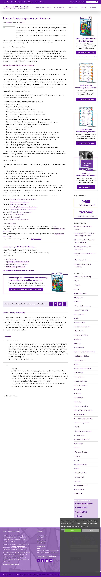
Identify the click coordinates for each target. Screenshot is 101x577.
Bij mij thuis (79, 298)
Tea (7, 365)
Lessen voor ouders (81, 406)
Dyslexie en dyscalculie (82, 327)
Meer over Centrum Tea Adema (11, 564)
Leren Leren (82, 511)
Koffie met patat (15, 217)
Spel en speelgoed (81, 464)
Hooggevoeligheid (81, 381)
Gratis (79, 515)
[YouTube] (50, 560)
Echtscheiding (79, 331)
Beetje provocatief (81, 293)
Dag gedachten (80, 314)
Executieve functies (81, 335)
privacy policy (67, 523)
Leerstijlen (78, 402)
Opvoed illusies (80, 435)
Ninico (55, 226)
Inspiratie (78, 389)
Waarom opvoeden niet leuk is (19, 202)
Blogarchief (43, 541)
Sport (77, 469)
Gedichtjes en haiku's (82, 356)
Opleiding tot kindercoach (83, 431)
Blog (38, 541)
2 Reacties (22, 22)
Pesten (77, 448)
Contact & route (41, 543)
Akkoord (73, 530)
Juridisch (78, 394)
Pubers (77, 456)
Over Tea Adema (11, 259)
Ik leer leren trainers (81, 385)
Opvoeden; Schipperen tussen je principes (23, 207)
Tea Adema (9, 22)
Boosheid (78, 302)
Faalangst (78, 339)
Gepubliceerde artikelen (83, 368)
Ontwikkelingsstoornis (82, 423)
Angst (77, 289)
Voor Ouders (82, 507)
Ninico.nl (39, 552)
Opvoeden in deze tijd (82, 439)
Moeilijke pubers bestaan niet (19, 220)
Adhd (77, 281)
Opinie (77, 427)
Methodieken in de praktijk (83, 410)
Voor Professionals (85, 503)
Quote (77, 460)
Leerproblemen (80, 398)
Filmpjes (78, 343)
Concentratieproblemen (83, 306)
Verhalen (78, 481)
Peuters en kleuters (81, 452)
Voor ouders (40, 537)
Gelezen (77, 364)
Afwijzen (90, 530)
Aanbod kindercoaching (83, 277)
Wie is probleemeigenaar (18, 214)
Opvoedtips (79, 444)
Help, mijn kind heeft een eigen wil (21, 212)
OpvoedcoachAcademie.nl (76, 2)
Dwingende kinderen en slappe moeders (23, 209)
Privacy (21, 574)
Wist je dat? (78, 494)
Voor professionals (42, 536)
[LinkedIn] (46, 560)
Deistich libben (80, 323)
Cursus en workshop (81, 310)
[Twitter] (38, 560)
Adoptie (77, 285)
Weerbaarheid (79, 489)
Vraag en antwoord (81, 485)
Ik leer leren (11, 224)
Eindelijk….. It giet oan (82, 260)
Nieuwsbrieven (80, 414)
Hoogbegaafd (79, 377)
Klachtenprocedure (38, 574)
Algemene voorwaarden (28, 574)
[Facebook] (42, 560)
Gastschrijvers (79, 348)
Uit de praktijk (79, 477)
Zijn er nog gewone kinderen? (19, 204)
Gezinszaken (79, 373)
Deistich (77, 318)
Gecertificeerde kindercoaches (85, 352)
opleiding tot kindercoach (18, 546)
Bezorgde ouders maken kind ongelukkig (23, 199)
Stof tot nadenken (81, 473)
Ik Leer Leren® (40, 539)
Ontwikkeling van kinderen (83, 419)
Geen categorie (80, 360)
